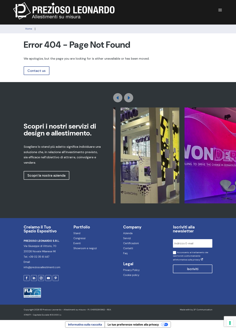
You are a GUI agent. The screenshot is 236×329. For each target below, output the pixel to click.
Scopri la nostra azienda (46, 175)
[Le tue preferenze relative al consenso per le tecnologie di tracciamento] (230, 323)
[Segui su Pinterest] (56, 278)
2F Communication (202, 309)
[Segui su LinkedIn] (34, 278)
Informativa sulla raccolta (85, 324)
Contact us (36, 70)
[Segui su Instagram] (41, 278)
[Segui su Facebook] (27, 278)
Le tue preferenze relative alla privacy (133, 324)
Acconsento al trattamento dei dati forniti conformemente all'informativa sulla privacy (190, 256)
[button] (128, 97)
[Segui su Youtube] (48, 278)
